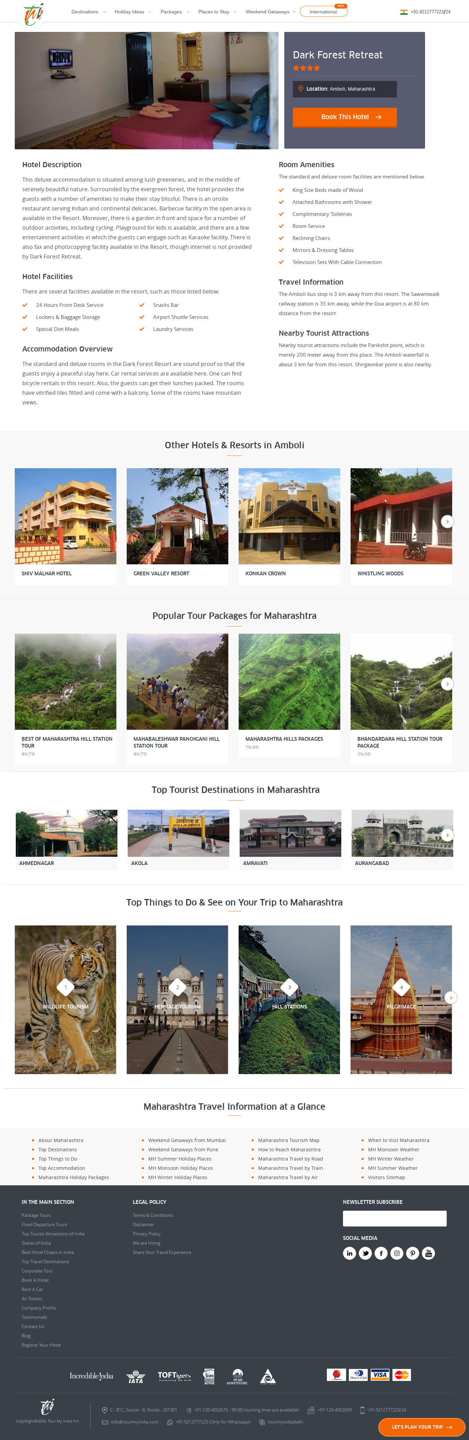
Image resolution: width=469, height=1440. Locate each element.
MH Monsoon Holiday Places (180, 1168)
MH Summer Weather (393, 1168)
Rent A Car (32, 1289)
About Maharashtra (60, 1140)
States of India (36, 1243)
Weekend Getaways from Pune (183, 1149)
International (323, 11)
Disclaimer (143, 1224)
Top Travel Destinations (45, 1261)
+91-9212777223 (427, 11)
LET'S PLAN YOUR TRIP (417, 1427)
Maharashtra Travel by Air (288, 1177)
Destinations (84, 11)
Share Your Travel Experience (162, 1252)
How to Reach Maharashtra (289, 1149)
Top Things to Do (57, 1158)
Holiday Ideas (129, 11)
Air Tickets (32, 1298)
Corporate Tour (37, 1271)
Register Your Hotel (41, 1345)
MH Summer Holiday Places (179, 1158)
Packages (171, 11)
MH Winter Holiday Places (177, 1177)
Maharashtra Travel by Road (290, 1158)
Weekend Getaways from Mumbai (187, 1140)
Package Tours (36, 1215)
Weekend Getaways (267, 11)
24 (448, 11)
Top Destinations (57, 1149)
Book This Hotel (345, 117)
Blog (26, 1336)
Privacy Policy (147, 1234)
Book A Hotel (35, 1280)
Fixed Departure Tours (44, 1224)
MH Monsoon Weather (394, 1149)
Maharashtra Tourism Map (289, 1140)
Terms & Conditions (153, 1215)
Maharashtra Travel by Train (290, 1168)
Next (447, 521)
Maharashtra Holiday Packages (73, 1177)
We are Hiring (146, 1243)
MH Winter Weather (391, 1158)
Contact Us (33, 1326)
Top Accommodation (61, 1168)
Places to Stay (213, 11)
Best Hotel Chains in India (48, 1252)
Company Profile (39, 1308)
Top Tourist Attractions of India (53, 1234)
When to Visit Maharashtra (399, 1140)
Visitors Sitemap (386, 1177)
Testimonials (34, 1317)
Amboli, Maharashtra (341, 89)
